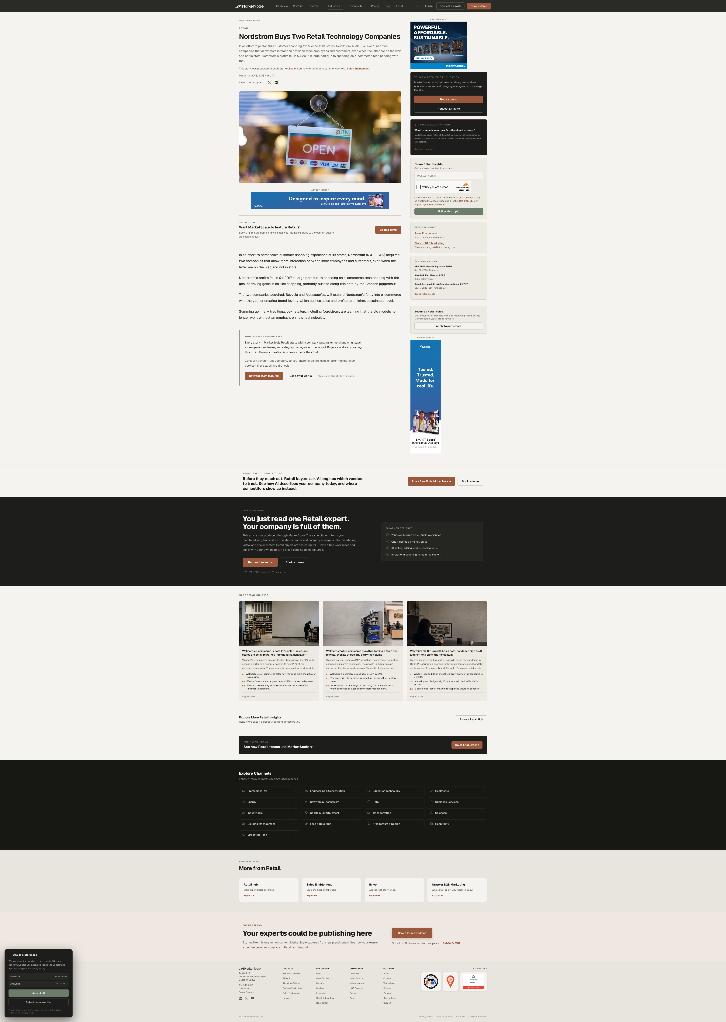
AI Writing (287, 978)
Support (387, 1003)
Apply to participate (448, 326)
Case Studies (322, 978)
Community (355, 6)
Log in (429, 6)
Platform (298, 6)
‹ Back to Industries (249, 20)
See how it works (300, 376)
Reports (320, 983)
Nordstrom (356, 255)
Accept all (38, 993)
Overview (282, 6)
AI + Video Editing (291, 983)
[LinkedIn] (240, 998)
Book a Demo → (246, 992)
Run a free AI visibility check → (431, 481)
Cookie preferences (477, 1016)
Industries (334, 6)
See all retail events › (425, 294)
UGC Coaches (356, 988)
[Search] (418, 6)
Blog (387, 6)
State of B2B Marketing (429, 243)
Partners (387, 993)
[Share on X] (269, 82)
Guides (353, 993)
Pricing (375, 6)
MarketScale (287, 68)
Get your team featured (264, 376)
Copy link (258, 82)
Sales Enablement (358, 68)
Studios (320, 988)
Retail (244, 28)
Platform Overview (292, 973)
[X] (246, 998)
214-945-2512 (467, 201)
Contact (387, 978)
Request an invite (451, 6)
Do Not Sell (460, 1016)
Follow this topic (448, 211)
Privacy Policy (426, 1016)
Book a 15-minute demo (412, 933)
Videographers (357, 983)
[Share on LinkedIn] (276, 82)
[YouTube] (252, 998)
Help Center (322, 1003)
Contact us (244, 988)
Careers (387, 988)
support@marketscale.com (429, 204)
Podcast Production (292, 988)
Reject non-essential (38, 1002)
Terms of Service (444, 1016)
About (399, 6)
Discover (314, 6)
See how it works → (424, 149)
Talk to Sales (389, 983)
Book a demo (388, 229)
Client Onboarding (325, 998)
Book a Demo (389, 998)
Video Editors (356, 978)
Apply (352, 998)
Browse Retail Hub (471, 719)
